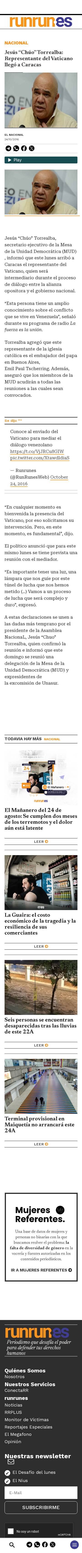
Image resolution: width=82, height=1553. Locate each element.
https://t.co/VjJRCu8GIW (37, 451)
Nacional (16, 43)
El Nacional (14, 134)
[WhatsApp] (37, 1545)
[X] (52, 1545)
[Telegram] (29, 1545)
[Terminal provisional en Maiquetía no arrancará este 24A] (41, 1086)
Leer (39, 841)
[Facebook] (45, 1545)
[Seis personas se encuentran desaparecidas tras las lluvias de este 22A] (41, 987)
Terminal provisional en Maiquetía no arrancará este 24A (39, 1125)
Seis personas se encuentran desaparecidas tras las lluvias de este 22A (41, 1026)
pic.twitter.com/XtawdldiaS (39, 458)
